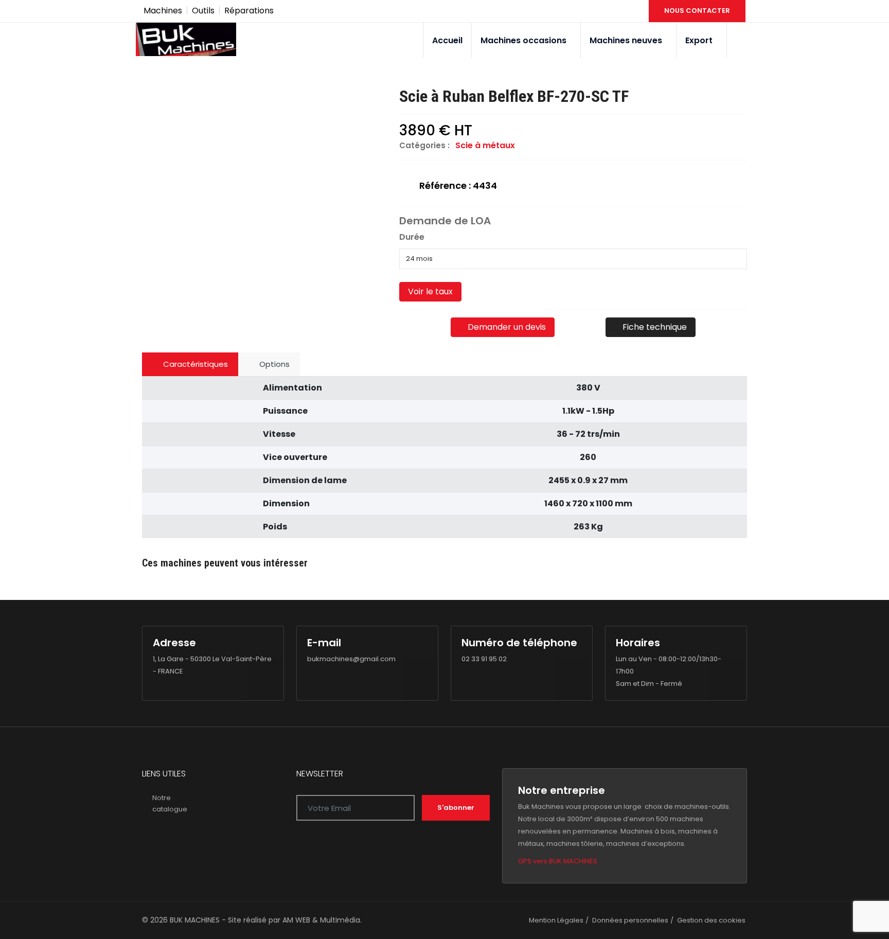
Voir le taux (430, 291)
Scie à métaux (485, 145)
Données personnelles (630, 920)
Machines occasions (523, 40)
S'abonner (455, 807)
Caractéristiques (194, 364)
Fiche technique (653, 327)
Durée (411, 237)
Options (273, 364)
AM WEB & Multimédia (321, 920)
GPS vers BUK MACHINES (557, 861)
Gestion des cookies (711, 920)
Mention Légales (556, 920)
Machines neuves (626, 40)
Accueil (447, 40)
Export (699, 40)
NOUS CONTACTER (697, 10)
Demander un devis (506, 327)
